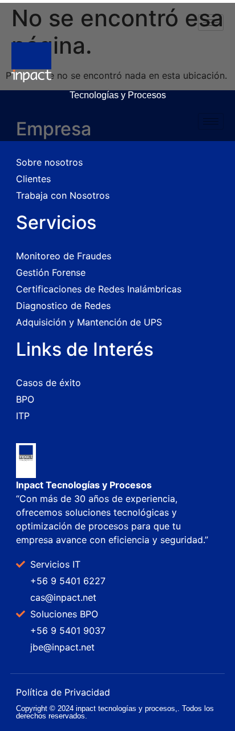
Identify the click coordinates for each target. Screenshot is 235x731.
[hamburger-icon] (211, 22)
